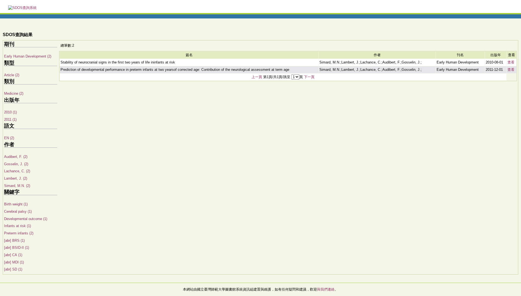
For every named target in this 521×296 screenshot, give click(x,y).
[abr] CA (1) (13, 255)
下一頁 (309, 77)
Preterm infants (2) (18, 233)
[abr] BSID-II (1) (16, 248)
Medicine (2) (13, 93)
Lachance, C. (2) (17, 171)
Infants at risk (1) (17, 226)
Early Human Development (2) (27, 56)
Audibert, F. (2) (15, 157)
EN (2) (9, 138)
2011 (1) (10, 119)
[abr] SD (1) (13, 269)
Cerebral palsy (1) (18, 211)
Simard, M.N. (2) (17, 186)
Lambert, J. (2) (15, 178)
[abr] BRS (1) (14, 240)
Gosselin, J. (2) (16, 164)
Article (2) (11, 75)
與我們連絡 (326, 289)
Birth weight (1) (16, 204)
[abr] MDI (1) (14, 262)
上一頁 (257, 77)
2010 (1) (10, 112)
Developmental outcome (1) (25, 219)
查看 (510, 62)
